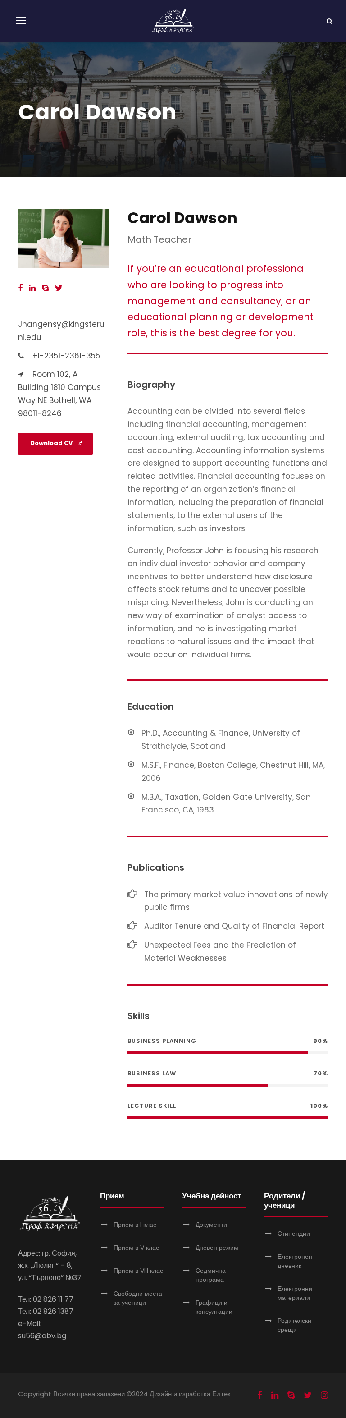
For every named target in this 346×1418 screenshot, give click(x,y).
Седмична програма (211, 1275)
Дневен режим (217, 1247)
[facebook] (20, 288)
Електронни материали (295, 1293)
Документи (211, 1224)
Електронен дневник (295, 1261)
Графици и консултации (214, 1307)
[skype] (45, 288)
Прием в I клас (135, 1224)
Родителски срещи (294, 1325)
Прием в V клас (136, 1247)
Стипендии (294, 1233)
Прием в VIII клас (138, 1270)
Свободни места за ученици (138, 1298)
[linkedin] (32, 288)
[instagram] (324, 1395)
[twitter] (59, 288)
